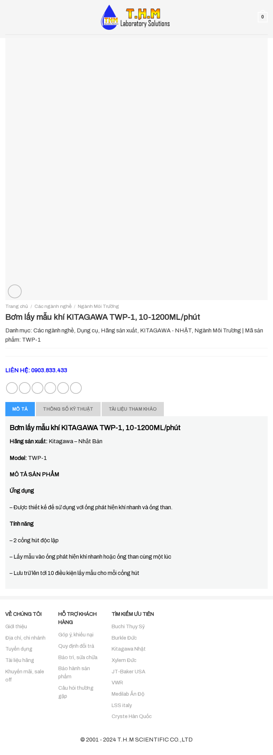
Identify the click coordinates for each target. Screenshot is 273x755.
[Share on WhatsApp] (12, 388)
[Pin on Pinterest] (63, 388)
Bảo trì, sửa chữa (77, 657)
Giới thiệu (16, 626)
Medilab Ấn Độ (128, 694)
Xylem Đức (124, 660)
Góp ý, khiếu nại (75, 634)
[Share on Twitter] (37, 388)
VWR (117, 682)
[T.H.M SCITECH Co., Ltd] (136, 17)
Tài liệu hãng (19, 660)
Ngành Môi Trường (98, 306)
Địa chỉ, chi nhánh (25, 638)
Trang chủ (16, 306)
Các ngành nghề (52, 306)
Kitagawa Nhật (129, 649)
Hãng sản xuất (119, 330)
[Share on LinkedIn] (76, 388)
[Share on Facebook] (25, 388)
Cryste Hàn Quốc (132, 716)
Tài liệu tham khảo (133, 409)
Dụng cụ (87, 330)
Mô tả (20, 409)
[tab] (20, 409)
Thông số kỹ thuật (68, 409)
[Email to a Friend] (50, 388)
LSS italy (122, 705)
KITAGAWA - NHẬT (166, 330)
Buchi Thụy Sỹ (128, 626)
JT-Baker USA (128, 671)
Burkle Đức (124, 638)
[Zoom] (15, 291)
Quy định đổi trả (76, 646)
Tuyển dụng (18, 649)
